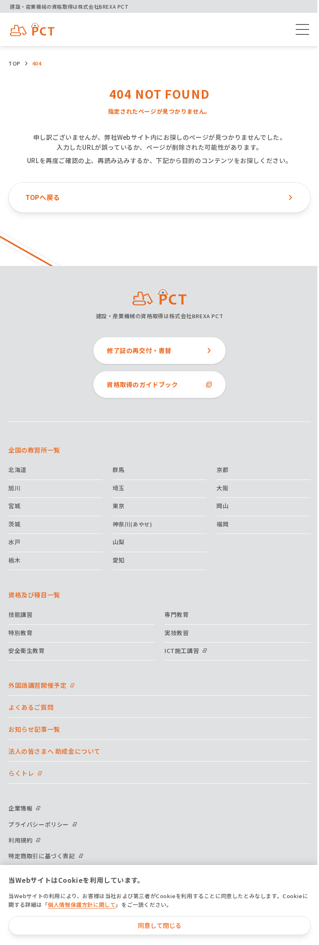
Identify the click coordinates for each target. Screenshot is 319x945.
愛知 (119, 560)
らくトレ (21, 773)
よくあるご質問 (31, 707)
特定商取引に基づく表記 (41, 856)
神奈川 (132, 524)
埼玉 (119, 488)
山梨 (119, 542)
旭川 (14, 488)
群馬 (119, 469)
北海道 (17, 469)
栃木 (14, 560)
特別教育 (20, 632)
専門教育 (176, 614)
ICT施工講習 (181, 650)
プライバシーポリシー (38, 824)
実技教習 (176, 632)
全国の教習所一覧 (34, 450)
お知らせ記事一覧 (34, 729)
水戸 (14, 542)
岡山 (222, 506)
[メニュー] (302, 29)
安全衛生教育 (26, 650)
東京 (119, 506)
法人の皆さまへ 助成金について (54, 751)
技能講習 (20, 614)
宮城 (14, 506)
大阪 (222, 488)
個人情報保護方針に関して (81, 904)
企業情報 (20, 808)
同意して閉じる (160, 925)
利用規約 (20, 840)
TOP (14, 63)
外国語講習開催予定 (37, 685)
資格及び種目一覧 (34, 594)
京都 (222, 469)
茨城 (14, 524)
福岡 (222, 524)
